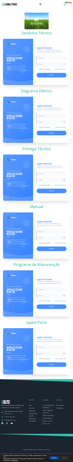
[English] (68, 2)
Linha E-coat (46, 423)
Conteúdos (32, 411)
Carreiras (31, 408)
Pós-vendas (59, 408)
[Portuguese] (66, 2)
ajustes (15, 460)
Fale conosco (60, 405)
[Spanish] (70, 2)
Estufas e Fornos (47, 421)
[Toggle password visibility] (64, 64)
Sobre (30, 405)
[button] (40, 4)
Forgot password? (60, 69)
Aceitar (54, 458)
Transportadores (48, 418)
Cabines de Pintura (48, 415)
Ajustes (64, 458)
